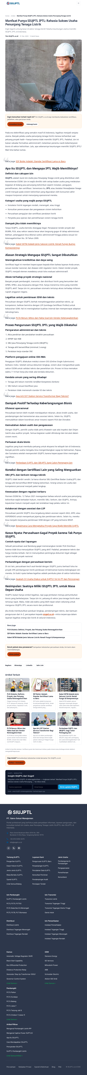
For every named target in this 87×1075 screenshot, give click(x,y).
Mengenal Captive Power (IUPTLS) (20, 1033)
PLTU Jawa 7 (11, 1006)
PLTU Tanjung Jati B (14, 1010)
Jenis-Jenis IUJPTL (14, 870)
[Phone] (14, 848)
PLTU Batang (11, 1001)
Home (7, 16)
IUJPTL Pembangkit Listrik (16, 899)
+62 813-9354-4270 (17, 839)
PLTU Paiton (11, 992)
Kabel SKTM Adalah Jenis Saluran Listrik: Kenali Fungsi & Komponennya (36, 637)
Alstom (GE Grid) (51, 979)
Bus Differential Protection (17, 965)
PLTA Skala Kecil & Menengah (18, 908)
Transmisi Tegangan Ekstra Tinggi (57, 908)
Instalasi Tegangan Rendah (55, 939)
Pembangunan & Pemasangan (64, 862)
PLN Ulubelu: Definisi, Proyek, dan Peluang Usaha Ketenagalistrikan (34, 630)
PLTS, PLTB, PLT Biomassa (17, 913)
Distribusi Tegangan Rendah (17, 934)
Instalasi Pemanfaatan (53, 925)
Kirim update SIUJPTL (68, 787)
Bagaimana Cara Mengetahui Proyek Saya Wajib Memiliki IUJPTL (47, 525)
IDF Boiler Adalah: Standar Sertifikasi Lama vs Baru (41, 161)
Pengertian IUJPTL (14, 861)
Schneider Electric (52, 974)
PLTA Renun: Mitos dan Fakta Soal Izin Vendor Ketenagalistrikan (47, 317)
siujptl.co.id (48, 614)
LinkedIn (29, 665)
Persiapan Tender (39, 884)
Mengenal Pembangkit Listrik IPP (19, 1029)
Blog (53, 1067)
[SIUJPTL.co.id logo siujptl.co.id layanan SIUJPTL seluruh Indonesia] (13, 3)
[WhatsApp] (9, 848)
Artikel (13, 16)
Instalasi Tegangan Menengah (56, 934)
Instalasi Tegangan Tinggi (54, 930)
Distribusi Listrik (13, 925)
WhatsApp (18, 665)
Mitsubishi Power (51, 965)
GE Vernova (49, 961)
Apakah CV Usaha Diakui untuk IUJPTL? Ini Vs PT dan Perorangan (47, 579)
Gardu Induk (49, 913)
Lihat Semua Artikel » (14, 1056)
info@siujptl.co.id (16, 842)
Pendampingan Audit (40, 879)
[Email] (19, 848)
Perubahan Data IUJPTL (41, 870)
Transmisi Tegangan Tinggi (55, 903)
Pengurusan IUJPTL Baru (41, 861)
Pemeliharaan (63, 873)
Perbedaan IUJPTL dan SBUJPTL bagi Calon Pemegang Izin (44, 462)
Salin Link (39, 665)
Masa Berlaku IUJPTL (15, 875)
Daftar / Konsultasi (16, 763)
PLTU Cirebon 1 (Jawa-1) (16, 1015)
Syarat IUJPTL (12, 879)
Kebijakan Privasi (25, 1067)
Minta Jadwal (14, 654)
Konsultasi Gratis (15, 124)
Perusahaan (11, 1067)
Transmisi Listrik (51, 899)
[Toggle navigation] (78, 3)
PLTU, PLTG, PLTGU (14, 903)
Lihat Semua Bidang (14, 884)
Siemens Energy (51, 956)
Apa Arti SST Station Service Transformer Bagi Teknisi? (42, 396)
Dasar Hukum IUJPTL (15, 866)
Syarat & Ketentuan (41, 1067)
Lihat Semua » (12, 983)
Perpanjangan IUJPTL (40, 866)
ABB (46, 970)
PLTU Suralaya (12, 997)
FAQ (59, 1067)
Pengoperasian (63, 868)
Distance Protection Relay (16, 970)
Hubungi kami (32, 124)
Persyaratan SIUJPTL (15, 1047)
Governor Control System (16, 979)
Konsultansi (62, 877)
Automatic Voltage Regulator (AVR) (20, 956)
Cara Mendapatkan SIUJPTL (17, 1042)
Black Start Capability (15, 961)
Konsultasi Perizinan (40, 875)
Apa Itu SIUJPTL (13, 1038)
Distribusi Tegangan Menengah (18, 930)
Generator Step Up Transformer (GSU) (21, 974)
